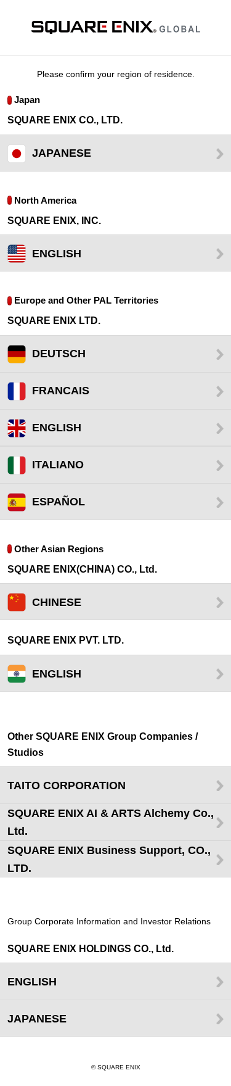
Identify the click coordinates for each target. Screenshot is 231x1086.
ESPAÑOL (58, 501)
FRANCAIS (60, 390)
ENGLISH (56, 253)
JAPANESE (61, 153)
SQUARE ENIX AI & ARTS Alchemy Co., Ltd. (110, 822)
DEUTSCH (59, 353)
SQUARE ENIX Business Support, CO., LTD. (109, 859)
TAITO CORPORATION (66, 785)
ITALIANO (58, 464)
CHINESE (56, 602)
